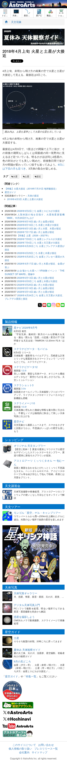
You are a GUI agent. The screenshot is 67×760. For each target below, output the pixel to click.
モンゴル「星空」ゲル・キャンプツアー (37, 513)
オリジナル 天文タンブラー (30, 446)
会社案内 (24, 752)
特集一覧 (31, 676)
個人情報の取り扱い (20, 748)
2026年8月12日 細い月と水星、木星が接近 (39, 228)
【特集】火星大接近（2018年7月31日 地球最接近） (31, 188)
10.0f (24, 406)
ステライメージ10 (24, 403)
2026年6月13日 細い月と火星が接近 (35, 277)
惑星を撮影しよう (24, 617)
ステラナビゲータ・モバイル (31, 349)
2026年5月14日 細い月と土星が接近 (35, 291)
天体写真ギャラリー (25, 593)
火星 (15, 176)
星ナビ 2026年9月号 (25, 327)
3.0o (23, 388)
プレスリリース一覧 (46, 748)
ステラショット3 (24, 385)
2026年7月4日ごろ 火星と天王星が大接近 (38, 242)
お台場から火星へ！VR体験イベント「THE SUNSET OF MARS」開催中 (35, 272)
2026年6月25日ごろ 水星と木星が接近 (36, 253)
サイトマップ (39, 752)
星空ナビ (19, 421)
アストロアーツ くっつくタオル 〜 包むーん (39, 462)
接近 (38, 176)
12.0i (23, 370)
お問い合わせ (46, 745)
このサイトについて (24, 745)
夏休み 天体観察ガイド (27, 649)
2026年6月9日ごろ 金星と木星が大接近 (37, 281)
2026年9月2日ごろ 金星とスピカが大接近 (38, 210)
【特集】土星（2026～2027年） (33, 235)
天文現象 (16, 22)
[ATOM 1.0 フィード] (58, 304)
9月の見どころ (22, 661)
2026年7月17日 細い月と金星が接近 (35, 232)
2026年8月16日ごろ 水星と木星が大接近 (38, 224)
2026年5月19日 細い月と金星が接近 (35, 288)
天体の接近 (33, 195)
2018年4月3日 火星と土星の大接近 (25, 199)
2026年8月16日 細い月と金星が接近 (35, 221)
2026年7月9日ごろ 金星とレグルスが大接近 (39, 239)
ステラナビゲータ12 (26, 367)
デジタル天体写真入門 (27, 605)
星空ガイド (10, 192)
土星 (27, 176)
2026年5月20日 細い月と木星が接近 (35, 284)
